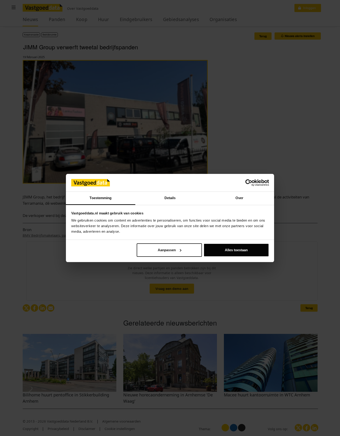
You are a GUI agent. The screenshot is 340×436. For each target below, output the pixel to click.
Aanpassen (167, 250)
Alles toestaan (236, 250)
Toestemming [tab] (100, 198)
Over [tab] (239, 198)
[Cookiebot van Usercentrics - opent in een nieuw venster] (249, 182)
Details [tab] (170, 198)
